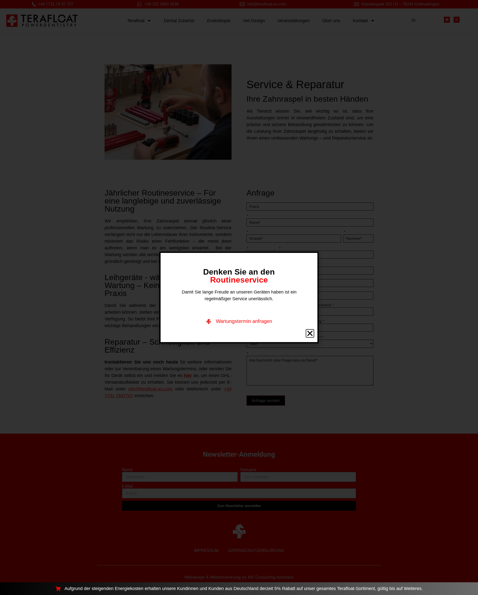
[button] (310, 333)
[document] (239, 297)
